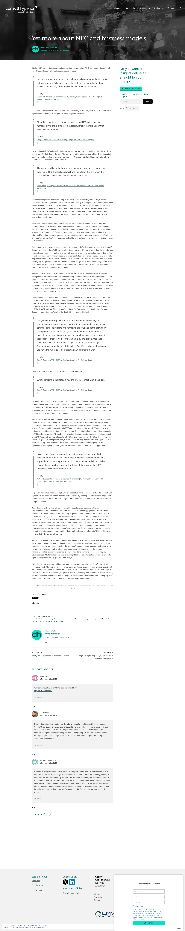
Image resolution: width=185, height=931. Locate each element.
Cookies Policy (40, 927)
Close (179, 929)
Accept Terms (138, 906)
